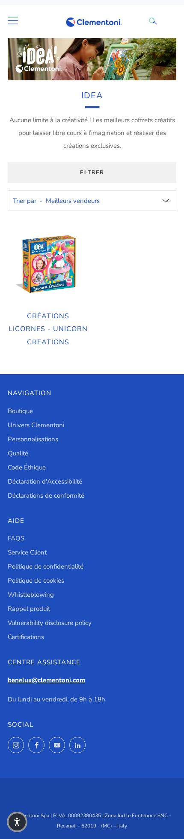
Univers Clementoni (36, 425)
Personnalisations (33, 439)
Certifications (26, 637)
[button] (17, 822)
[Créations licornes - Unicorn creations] (48, 264)
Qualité (18, 453)
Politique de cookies (36, 580)
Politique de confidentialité (45, 566)
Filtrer (92, 172)
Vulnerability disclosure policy (50, 623)
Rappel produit (29, 608)
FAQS (16, 538)
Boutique (20, 411)
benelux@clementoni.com (46, 680)
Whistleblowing (31, 594)
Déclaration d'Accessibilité (45, 481)
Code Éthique (27, 467)
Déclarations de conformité (46, 495)
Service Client (27, 552)
